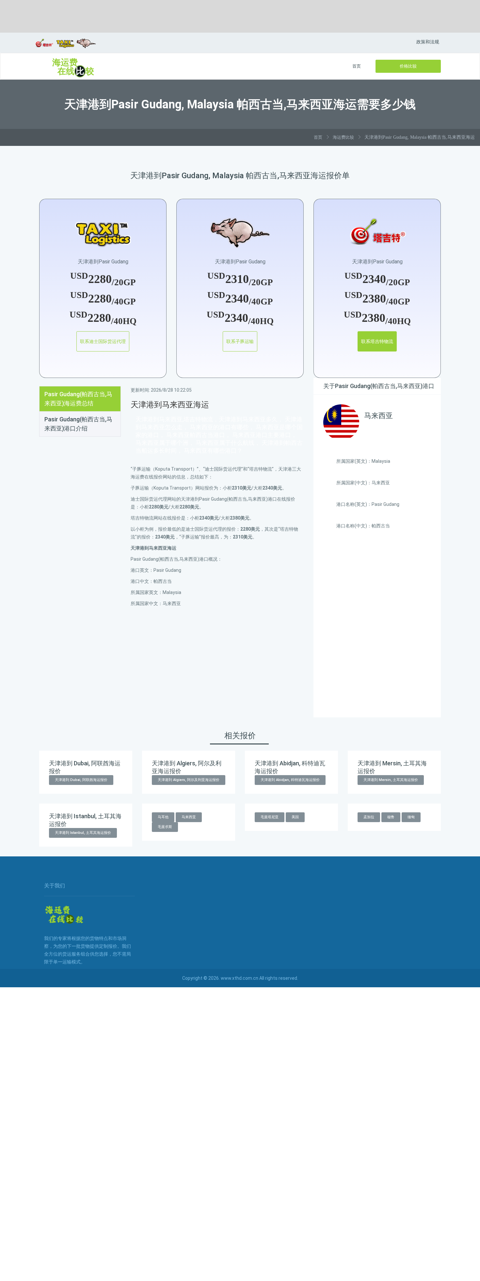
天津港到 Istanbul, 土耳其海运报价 (83, 833)
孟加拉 (368, 817)
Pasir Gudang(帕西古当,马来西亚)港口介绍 (78, 424)
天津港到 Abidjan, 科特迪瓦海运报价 (290, 780)
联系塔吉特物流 (377, 341)
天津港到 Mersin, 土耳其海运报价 (390, 780)
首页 (356, 66)
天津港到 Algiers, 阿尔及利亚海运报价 (188, 780)
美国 (295, 817)
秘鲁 (390, 817)
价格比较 (408, 66)
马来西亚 (189, 817)
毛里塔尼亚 (270, 817)
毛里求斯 (165, 827)
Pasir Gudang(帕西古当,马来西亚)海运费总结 (78, 399)
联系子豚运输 (240, 341)
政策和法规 (427, 41)
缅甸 (411, 817)
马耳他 (163, 817)
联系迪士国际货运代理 (103, 341)
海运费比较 (343, 137)
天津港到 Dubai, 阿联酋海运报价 (81, 780)
